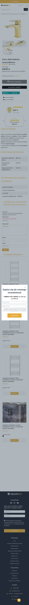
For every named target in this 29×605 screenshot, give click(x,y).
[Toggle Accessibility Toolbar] (19, 600)
